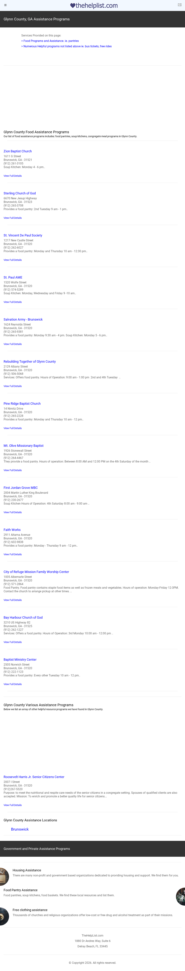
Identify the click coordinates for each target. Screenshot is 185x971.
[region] (92, 100)
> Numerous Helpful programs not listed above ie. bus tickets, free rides (66, 46)
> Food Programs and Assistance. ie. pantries (50, 41)
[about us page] (179, 5)
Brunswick (20, 829)
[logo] (92, 6)
